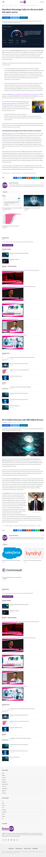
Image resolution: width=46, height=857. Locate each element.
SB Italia (14, 494)
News (3, 807)
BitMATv (3, 775)
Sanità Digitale (4, 788)
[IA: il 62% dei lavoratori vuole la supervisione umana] (5, 401)
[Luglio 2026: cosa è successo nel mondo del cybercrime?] (12, 218)
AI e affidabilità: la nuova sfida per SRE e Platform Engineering (20, 386)
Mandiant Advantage (6, 173)
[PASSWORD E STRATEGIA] (5, 261)
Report (3, 814)
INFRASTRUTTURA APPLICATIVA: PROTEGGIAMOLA (19, 253)
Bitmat (3, 773)
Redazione (4, 790)
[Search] (42, 2)
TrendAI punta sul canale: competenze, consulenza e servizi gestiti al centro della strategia (18, 286)
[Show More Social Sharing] (29, 18)
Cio (2, 800)
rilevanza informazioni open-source (29, 173)
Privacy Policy (27, 848)
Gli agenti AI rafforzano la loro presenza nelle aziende (19, 393)
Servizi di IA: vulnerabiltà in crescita (16, 376)
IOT (2, 818)
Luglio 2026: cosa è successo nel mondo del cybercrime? (11, 226)
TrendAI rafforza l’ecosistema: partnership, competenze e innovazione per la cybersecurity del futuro (20, 270)
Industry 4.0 (4, 786)
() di (24, 94)
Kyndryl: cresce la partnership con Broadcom (33, 560)
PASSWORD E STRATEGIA (14, 259)
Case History (4, 811)
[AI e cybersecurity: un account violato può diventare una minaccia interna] (12, 200)
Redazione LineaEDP (7, 14)
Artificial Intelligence (32, 460)
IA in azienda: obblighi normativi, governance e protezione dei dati (14, 334)
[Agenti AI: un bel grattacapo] (5, 407)
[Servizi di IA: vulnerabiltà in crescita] (5, 377)
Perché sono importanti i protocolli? (9, 302)
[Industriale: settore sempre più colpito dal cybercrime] (34, 200)
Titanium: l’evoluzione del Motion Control (10, 318)
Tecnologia (4, 809)
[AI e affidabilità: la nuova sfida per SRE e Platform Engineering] (5, 388)
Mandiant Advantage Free (16, 173)
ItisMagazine (4, 781)
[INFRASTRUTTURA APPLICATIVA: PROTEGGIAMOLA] (5, 255)
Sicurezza (3, 816)
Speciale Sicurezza (5, 784)
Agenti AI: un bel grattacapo (14, 405)
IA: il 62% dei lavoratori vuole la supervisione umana (19, 399)
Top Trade (3, 777)
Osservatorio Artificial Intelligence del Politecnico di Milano (25, 525)
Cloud (3, 803)
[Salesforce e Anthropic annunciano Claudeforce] (12, 553)
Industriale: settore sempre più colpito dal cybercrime (32, 208)
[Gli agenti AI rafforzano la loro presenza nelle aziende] (5, 395)
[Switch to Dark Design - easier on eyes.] (41, 2)
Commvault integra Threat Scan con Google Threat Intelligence (12, 578)
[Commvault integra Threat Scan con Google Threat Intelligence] (12, 570)
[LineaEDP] (23, 2)
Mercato (3, 805)
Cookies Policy (19, 848)
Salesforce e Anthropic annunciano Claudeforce (12, 560)
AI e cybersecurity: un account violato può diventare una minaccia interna (12, 208)
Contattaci (11, 848)
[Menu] (3, 2)
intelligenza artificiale (9, 525)
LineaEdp (3, 779)
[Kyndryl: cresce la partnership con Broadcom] (34, 553)
